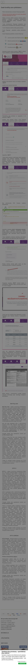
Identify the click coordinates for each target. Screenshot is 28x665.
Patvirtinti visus (22, 663)
